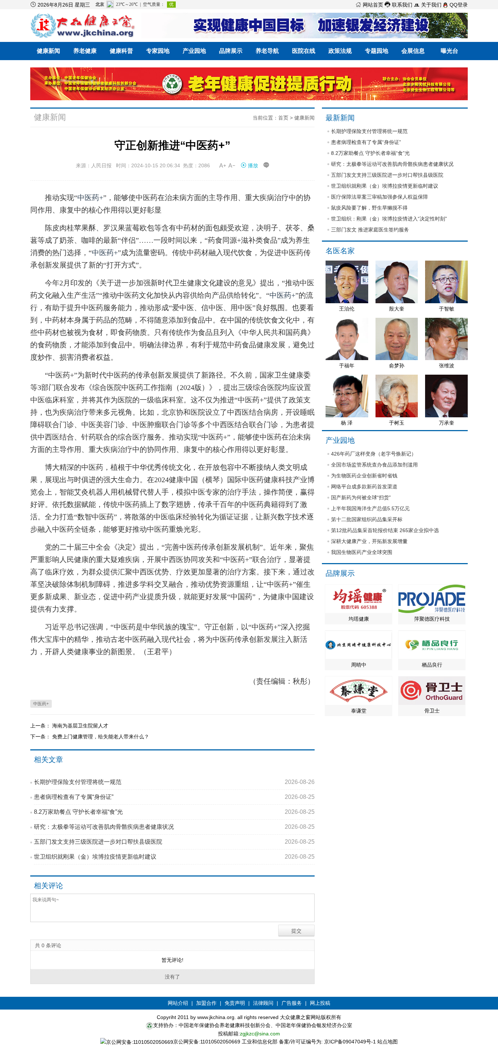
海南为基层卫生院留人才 (80, 726)
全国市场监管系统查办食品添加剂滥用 (374, 465)
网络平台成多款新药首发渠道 (364, 486)
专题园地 (376, 51)
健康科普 (121, 51)
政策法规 (340, 51)
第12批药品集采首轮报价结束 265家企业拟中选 (385, 530)
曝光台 (449, 51)
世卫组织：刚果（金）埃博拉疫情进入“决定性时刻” (389, 219)
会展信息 (413, 51)
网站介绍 (178, 1003)
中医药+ (90, 198)
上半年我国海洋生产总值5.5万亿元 (370, 508)
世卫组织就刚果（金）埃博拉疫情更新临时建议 (174, 857)
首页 (283, 118)
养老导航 (267, 51)
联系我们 (398, 5)
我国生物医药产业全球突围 (361, 552)
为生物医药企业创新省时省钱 (364, 476)
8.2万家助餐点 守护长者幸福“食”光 (174, 812)
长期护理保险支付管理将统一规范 (174, 782)
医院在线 (303, 51)
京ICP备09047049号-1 (350, 1042)
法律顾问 (263, 1003)
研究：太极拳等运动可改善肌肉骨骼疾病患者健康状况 (174, 827)
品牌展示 (230, 51)
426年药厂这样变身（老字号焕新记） (373, 454)
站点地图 (387, 1042)
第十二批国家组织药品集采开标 (366, 519)
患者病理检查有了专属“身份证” (174, 797)
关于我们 (427, 5)
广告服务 (291, 1003)
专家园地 (158, 51)
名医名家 (340, 251)
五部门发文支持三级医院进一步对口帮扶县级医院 (174, 842)
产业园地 (194, 51)
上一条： (41, 726)
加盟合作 (206, 1003)
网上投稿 (320, 1003)
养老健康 (85, 51)
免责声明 (235, 1003)
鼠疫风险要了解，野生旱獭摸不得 (369, 208)
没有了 (172, 977)
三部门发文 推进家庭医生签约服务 (370, 230)
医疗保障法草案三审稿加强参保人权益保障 (379, 197)
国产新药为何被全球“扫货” (361, 497)
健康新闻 (48, 51)
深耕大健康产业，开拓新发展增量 (369, 541)
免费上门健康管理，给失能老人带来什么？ (100, 736)
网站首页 (369, 5)
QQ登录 (458, 5)
